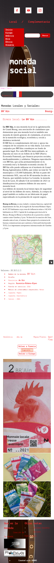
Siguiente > (27, 350)
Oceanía (9, 45)
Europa (8, 33)
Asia (7, 39)
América (9, 36)
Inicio (8, 30)
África (8, 42)
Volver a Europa (27, 354)
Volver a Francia (27, 346)
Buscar (45, 35)
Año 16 (19, 337)
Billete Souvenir (42, 528)
